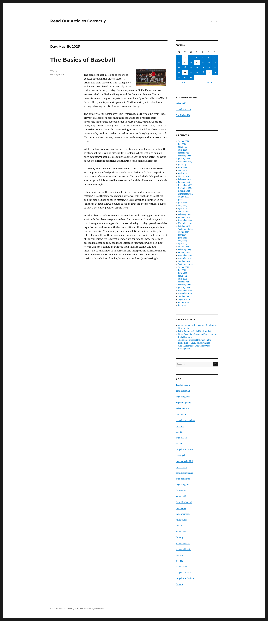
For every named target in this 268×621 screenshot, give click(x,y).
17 (191, 67)
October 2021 (184, 296)
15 (179, 67)
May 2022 (182, 276)
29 (179, 77)
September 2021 (185, 299)
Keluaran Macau (183, 408)
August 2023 (183, 232)
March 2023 (183, 246)
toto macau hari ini (184, 461)
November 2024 (185, 188)
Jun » (209, 82)
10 (191, 62)
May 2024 (182, 205)
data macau (181, 490)
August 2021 (183, 302)
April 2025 (182, 173)
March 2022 (183, 282)
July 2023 (182, 235)
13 (209, 62)
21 (215, 67)
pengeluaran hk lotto (185, 578)
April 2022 (182, 279)
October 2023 (184, 226)
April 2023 (182, 244)
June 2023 (182, 238)
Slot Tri (179, 432)
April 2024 (182, 208)
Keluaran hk (181, 103)
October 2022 (184, 261)
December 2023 (185, 220)
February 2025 (184, 179)
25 (197, 72)
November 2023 (185, 223)
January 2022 (184, 287)
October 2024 (184, 191)
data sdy (179, 584)
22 (179, 72)
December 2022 (185, 255)
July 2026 (182, 144)
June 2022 (182, 273)
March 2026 (183, 153)
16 (185, 67)
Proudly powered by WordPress (90, 609)
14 (215, 62)
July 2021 (182, 305)
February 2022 (184, 285)
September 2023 (185, 229)
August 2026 (183, 141)
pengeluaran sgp (183, 109)
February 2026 (184, 156)
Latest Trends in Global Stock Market (194, 331)
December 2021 (185, 290)
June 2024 (182, 203)
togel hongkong (183, 397)
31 (191, 77)
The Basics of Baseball (82, 59)
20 (209, 67)
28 (215, 72)
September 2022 (185, 264)
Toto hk (213, 21)
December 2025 (185, 161)
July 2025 (182, 164)
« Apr (184, 82)
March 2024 (183, 211)
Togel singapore (183, 385)
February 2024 (184, 214)
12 (203, 62)
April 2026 (182, 150)
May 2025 (182, 170)
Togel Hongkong (183, 402)
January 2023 (184, 252)
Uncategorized (57, 74)
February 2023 (184, 249)
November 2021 (185, 293)
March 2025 (183, 176)
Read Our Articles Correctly (78, 21)
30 (185, 77)
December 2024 (185, 185)
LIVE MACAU (181, 414)
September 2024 (185, 194)
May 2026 (182, 147)
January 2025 (184, 182)
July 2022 (182, 270)
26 (203, 72)
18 (197, 67)
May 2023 (182, 241)
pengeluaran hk (183, 391)
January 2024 (184, 217)
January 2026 (184, 159)
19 (203, 67)
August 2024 (183, 197)
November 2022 (185, 258)
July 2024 (182, 200)
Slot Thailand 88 (183, 115)
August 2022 (183, 267)
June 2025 (182, 167)
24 (191, 72)
